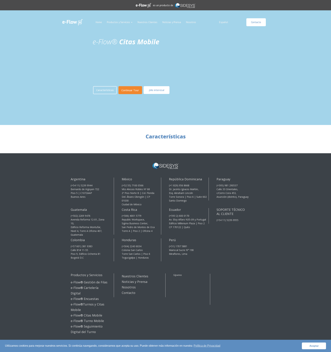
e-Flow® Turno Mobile (87, 321)
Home (99, 22)
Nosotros (191, 22)
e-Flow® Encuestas (85, 299)
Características (105, 90)
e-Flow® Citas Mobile (86, 315)
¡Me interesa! (156, 90)
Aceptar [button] (314, 345)
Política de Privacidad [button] (207, 345)
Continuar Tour (130, 90)
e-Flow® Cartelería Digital (84, 290)
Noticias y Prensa (171, 22)
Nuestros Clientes (147, 22)
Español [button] (223, 22)
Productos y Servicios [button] (119, 22)
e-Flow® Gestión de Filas (89, 282)
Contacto (256, 22)
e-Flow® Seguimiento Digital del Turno (87, 329)
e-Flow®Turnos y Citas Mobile (87, 307)
